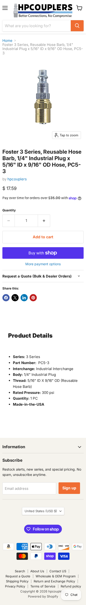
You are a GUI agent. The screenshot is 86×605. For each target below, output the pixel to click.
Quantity (9, 210)
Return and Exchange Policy (54, 581)
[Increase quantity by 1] (44, 220)
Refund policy (71, 586)
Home (7, 40)
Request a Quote (17, 576)
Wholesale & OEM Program (55, 576)
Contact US (57, 571)
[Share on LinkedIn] (24, 297)
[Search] (77, 25)
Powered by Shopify (43, 596)
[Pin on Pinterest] (33, 297)
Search (20, 571)
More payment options (43, 264)
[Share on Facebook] (6, 297)
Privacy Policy (15, 586)
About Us (37, 571)
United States (41, 511)
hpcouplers (17, 179)
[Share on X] (15, 297)
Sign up (69, 488)
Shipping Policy (17, 581)
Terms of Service (42, 586)
